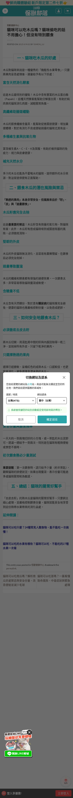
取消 (21, 419)
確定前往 (52, 419)
